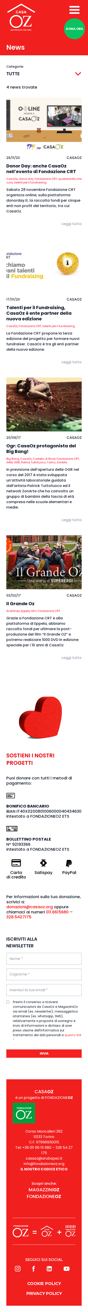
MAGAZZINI (44, 1190)
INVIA (44, 1053)
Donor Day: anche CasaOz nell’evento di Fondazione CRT (41, 169)
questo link (73, 1035)
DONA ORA (74, 29)
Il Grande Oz (20, 603)
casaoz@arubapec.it (44, 1158)
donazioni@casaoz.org (29, 907)
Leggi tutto (72, 223)
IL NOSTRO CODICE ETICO (44, 1169)
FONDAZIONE (44, 1196)
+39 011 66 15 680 (36, 1147)
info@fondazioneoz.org (44, 1163)
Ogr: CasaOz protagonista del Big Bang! (41, 449)
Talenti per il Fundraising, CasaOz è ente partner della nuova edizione (39, 313)
